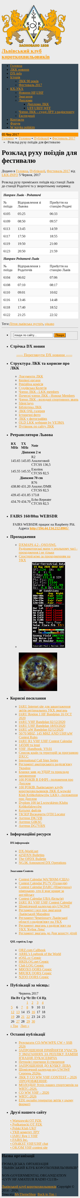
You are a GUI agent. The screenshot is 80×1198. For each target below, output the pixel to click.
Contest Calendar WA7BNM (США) (44, 879)
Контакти (17, 119)
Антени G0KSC (30, 822)
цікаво (49, 324)
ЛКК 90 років (29, 81)
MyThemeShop (25, 1194)
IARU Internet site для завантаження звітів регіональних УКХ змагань (44, 708)
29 (28, 1021)
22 (28, 1017)
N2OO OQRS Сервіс (34, 977)
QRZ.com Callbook (32, 950)
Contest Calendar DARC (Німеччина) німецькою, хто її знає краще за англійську (45, 891)
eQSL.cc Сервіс (30, 958)
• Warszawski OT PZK (26, 1120)
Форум (15, 123)
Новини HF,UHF (31, 92)
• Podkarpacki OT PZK (26, 1124)
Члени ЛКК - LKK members (39, 392)
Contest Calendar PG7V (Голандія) (43, 883)
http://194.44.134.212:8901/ (49, 528)
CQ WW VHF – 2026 (34, 1092)
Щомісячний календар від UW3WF (44, 906)
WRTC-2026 (27, 1096)
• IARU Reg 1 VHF (24, 1136)
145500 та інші (29, 745)
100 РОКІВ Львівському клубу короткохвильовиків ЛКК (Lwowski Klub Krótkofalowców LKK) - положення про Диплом (48, 793)
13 (18, 1012)
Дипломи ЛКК (38, 104)
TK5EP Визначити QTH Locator (42, 814)
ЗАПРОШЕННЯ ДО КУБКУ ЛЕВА (45, 1065)
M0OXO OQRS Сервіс (35, 969)
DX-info (16, 73)
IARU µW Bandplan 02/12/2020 (41, 729)
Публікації (41, 138)
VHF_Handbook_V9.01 (35, 749)
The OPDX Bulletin (32, 859)
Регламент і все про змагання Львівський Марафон (40, 912)
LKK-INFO (10, 175)
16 (33, 1012)
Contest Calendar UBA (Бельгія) (41, 898)
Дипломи (25, 100)
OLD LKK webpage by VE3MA (41, 422)
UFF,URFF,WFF (39, 108)
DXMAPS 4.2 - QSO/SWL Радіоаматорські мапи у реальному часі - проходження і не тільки (48, 548)
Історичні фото (30, 415)
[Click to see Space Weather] (38, 690)
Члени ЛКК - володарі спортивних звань (48, 399)
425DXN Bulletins (31, 855)
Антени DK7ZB (30, 818)
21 (23, 1017)
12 (12, 1012)
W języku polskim (22, 127)
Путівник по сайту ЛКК (36, 426)
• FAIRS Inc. (19, 1140)
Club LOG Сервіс (31, 965)
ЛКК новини (19, 69)
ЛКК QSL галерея (32, 411)
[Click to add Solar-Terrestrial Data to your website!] (48, 646)
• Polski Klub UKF (23, 1128)
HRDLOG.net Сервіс (34, 961)
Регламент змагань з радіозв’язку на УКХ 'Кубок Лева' (45, 927)
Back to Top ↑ (47, 1194)
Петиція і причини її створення (41, 1062)
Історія (15, 77)
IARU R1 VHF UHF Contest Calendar (45, 741)
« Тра (14, 1026)
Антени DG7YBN (32, 826)
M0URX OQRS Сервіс (35, 973)
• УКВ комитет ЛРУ (24, 1132)
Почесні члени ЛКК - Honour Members (47, 395)
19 (12, 1017)
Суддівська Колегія (33, 388)
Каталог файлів (30, 810)
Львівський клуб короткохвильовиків (29, 1186)
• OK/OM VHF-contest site (29, 1147)
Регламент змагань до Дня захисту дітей (48, 933)
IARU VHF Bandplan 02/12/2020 (42, 722)
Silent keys (26, 403)
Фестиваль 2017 (30, 85)
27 (18, 1021)
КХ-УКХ (16, 89)
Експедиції (27, 116)
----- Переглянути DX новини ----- (44, 355)
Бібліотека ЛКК (30, 407)
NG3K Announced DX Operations (42, 862)
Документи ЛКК (31, 376)
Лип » (24, 1026)
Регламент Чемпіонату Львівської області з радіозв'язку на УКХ (43, 919)
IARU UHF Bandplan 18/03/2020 (42, 726)
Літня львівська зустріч (26, 324)
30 (33, 1021)
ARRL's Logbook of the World (40, 954)
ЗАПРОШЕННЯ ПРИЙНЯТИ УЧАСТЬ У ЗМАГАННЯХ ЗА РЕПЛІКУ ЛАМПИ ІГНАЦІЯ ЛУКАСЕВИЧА (48, 1054)
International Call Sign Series (38, 760)
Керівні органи (30, 380)
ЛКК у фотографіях (33, 418)
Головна (16, 66)
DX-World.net (28, 851)
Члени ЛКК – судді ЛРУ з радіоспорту (46, 112)
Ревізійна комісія (31, 384)
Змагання (25, 96)
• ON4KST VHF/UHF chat (29, 1143)
